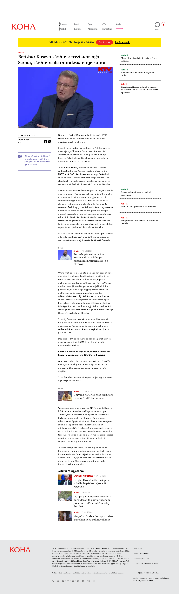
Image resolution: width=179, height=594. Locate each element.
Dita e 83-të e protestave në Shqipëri (138, 206)
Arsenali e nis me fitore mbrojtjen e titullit (137, 73)
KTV (104, 24)
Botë (76, 24)
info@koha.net (155, 573)
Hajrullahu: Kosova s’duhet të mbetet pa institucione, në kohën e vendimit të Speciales (139, 90)
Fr (68, 581)
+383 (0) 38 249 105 (141, 573)
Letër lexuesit (122, 42)
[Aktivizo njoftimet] (163, 24)
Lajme (63, 24)
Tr (88, 581)
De (63, 581)
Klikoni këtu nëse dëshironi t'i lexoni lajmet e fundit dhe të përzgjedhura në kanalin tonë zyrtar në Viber (37, 160)
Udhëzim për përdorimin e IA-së (146, 563)
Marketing (107, 28)
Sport (90, 24)
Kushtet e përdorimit (141, 558)
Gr (78, 581)
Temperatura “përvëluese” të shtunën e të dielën (139, 221)
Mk (94, 581)
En (58, 581)
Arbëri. (124, 84)
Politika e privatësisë (141, 553)
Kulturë (78, 28)
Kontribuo (103, 42)
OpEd (63, 28)
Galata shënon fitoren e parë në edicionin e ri (136, 193)
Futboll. (124, 55)
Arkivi (118, 24)
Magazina (92, 28)
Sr (83, 581)
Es (73, 581)
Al (53, 581)
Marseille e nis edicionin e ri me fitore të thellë (139, 59)
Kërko (157, 30)
